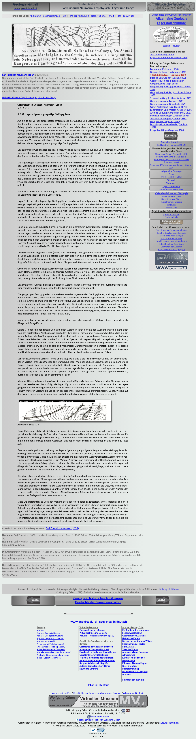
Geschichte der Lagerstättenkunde (171, 241)
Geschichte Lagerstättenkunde (93, 655)
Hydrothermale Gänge (171, 199)
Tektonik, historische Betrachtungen (96, 658)
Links (124, 666)
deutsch (176, 46)
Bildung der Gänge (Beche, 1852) (171, 157)
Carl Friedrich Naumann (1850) (62, 528)
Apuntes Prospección (46, 641)
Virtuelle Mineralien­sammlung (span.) (54, 652)
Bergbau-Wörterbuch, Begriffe (171, 250)
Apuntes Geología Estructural (50, 636)
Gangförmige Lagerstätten (171, 189)
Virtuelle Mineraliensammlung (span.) (96, 636)
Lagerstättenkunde (171, 23)
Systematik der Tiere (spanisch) (51, 647)
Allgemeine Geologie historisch (94, 650)
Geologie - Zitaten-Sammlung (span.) (53, 655)
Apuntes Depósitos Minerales (50, 639)
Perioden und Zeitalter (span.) (50, 644)
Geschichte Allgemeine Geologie (171, 233)
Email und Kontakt (100, 717)
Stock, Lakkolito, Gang (171, 177)
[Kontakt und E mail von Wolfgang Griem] (124, 710)
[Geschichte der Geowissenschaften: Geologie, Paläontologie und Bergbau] (171, 43)
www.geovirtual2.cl (83, 621)
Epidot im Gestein (171, 214)
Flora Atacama (129, 647)
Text (64, 16)
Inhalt (111, 16)
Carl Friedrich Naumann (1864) (18, 75)
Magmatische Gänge (171, 196)
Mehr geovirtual (125, 16)
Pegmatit (171, 205)
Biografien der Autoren (171, 142)
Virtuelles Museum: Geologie (171, 193)
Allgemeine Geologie (171, 19)
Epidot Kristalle (171, 217)
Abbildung (35, 16)
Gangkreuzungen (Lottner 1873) (166, 101)
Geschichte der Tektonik (171, 239)
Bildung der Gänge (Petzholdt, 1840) (171, 154)
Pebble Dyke (171, 207)
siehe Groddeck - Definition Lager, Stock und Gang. (29, 97)
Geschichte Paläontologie (171, 236)
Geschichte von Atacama (133, 636)
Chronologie (171, 183)
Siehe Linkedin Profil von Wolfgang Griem (99, 720)
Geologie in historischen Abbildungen (98, 598)
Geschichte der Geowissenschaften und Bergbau (97, 693)
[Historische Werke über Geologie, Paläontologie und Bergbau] (171, 223)
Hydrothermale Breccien (171, 202)
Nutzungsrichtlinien (169, 589)
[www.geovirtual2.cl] (171, 269)
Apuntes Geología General (48, 633)
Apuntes (40, 630)
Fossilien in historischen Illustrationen (97, 652)
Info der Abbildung (79, 16)
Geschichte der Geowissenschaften (171, 230)
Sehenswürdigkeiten (132, 633)
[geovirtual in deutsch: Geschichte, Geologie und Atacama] (171, 264)
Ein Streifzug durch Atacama (135, 630)
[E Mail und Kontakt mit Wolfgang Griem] (89, 717)
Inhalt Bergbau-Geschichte (171, 244)
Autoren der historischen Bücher (94, 666)
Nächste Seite (98, 16)
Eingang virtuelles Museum (92, 630)
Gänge (171, 174)
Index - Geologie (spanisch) (49, 658)
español (166, 46)
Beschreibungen (51, 16)
